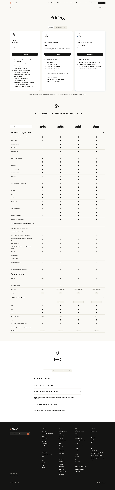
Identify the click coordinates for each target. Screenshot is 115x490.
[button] (52, 3)
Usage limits (32, 94)
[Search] (21, 126)
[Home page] (14, 3)
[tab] (51, 27)
